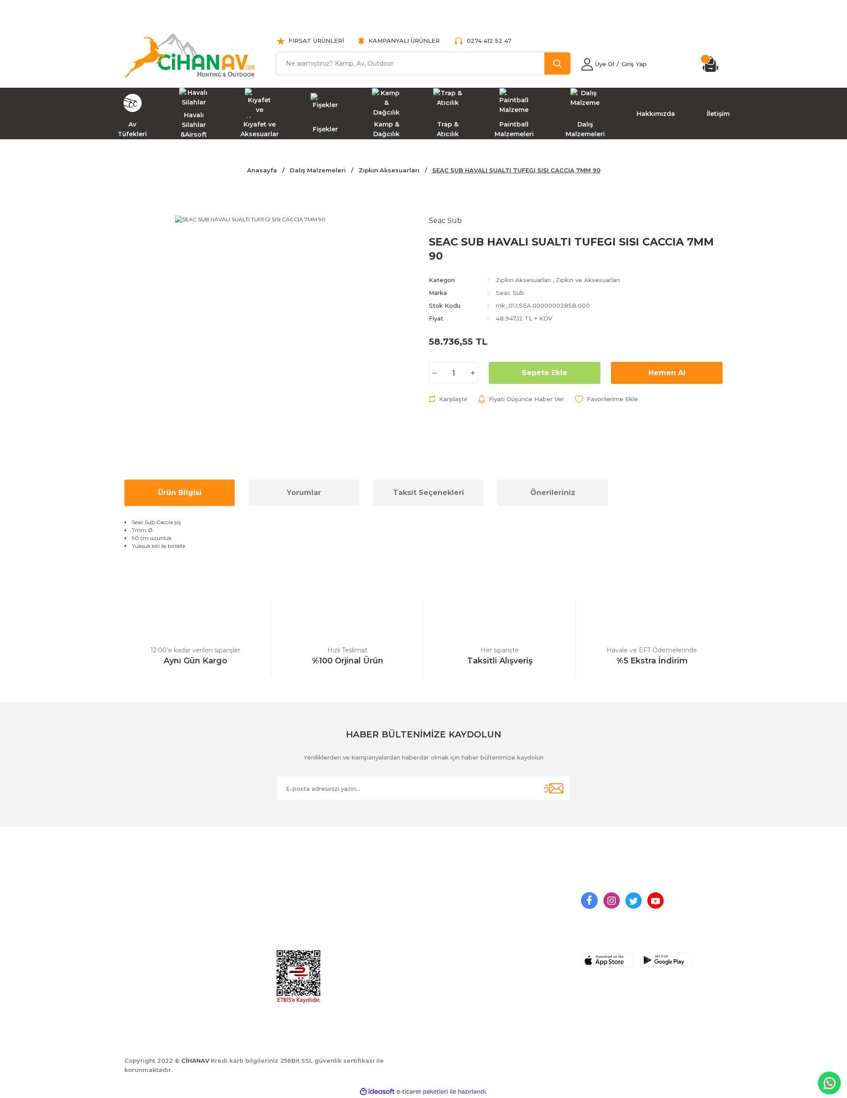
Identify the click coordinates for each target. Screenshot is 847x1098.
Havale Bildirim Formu (464, 929)
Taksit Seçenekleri (428, 492)
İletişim (440, 896)
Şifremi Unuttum (302, 929)
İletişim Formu (451, 912)
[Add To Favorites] (606, 399)
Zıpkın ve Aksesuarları (588, 279)
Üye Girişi (291, 912)
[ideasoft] (377, 1091)
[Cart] (713, 64)
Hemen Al (667, 372)
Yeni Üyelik (293, 896)
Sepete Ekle (544, 372)
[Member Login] (587, 64)
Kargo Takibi (449, 945)
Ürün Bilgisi (180, 492)
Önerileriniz (552, 492)
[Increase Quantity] (473, 372)
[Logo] (189, 55)
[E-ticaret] (422, 1092)
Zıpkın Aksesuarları (523, 279)
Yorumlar (304, 492)
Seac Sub (510, 292)
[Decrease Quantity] (434, 372)
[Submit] (553, 788)
